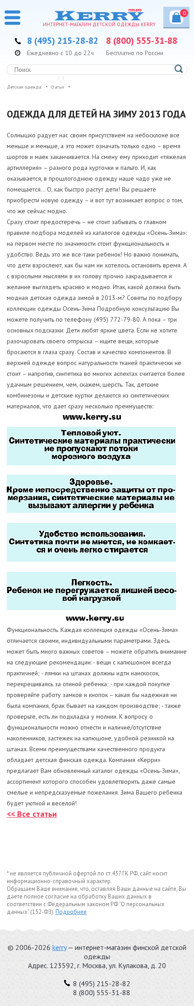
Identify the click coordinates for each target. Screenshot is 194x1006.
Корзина (184, 12)
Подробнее (71, 912)
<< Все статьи (32, 814)
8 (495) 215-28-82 (62, 41)
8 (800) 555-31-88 (141, 41)
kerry (59, 947)
